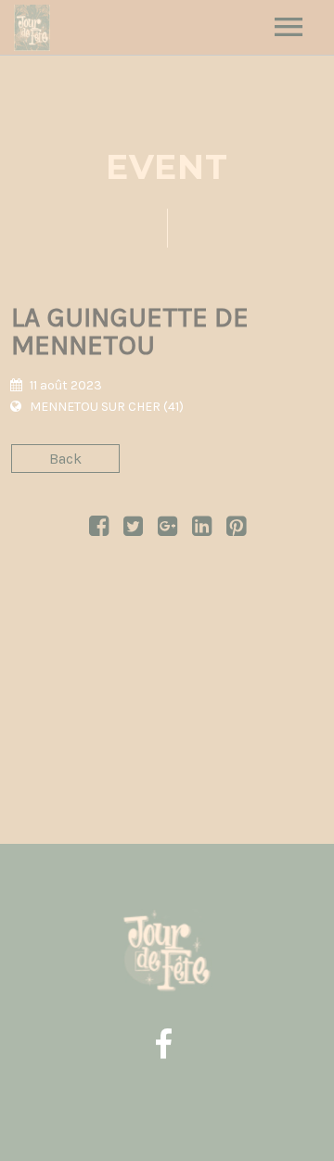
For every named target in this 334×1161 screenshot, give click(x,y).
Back (65, 458)
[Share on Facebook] (99, 529)
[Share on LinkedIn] (202, 529)
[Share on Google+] (167, 529)
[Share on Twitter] (133, 529)
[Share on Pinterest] (236, 529)
